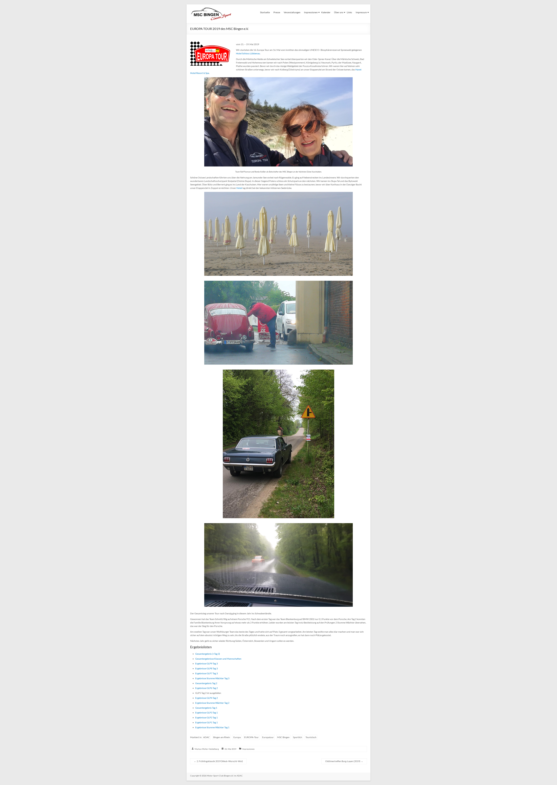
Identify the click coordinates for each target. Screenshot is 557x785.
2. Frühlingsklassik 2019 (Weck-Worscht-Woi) (218, 761)
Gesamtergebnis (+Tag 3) (207, 653)
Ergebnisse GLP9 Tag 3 (206, 663)
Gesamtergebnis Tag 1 (206, 707)
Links (349, 12)
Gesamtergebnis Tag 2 (206, 683)
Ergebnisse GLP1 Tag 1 (206, 722)
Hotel (239, 188)
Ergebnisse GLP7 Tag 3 (206, 673)
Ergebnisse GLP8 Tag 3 (206, 668)
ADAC (206, 737)
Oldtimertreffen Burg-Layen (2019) (344, 761)
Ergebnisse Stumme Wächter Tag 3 (212, 678)
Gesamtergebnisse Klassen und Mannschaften (218, 658)
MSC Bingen (283, 737)
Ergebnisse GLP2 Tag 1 (206, 717)
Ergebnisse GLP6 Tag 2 (206, 688)
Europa (237, 737)
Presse (276, 12)
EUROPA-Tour (251, 737)
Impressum (361, 12)
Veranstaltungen (292, 12)
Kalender (325, 12)
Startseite (265, 12)
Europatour (268, 737)
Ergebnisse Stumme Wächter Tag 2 (212, 702)
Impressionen (311, 12)
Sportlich (297, 737)
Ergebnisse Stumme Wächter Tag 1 (212, 727)
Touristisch (310, 737)
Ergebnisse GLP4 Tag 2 (206, 697)
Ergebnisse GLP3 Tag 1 (206, 712)
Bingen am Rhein (221, 737)
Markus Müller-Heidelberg (207, 749)
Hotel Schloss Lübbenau (248, 53)
